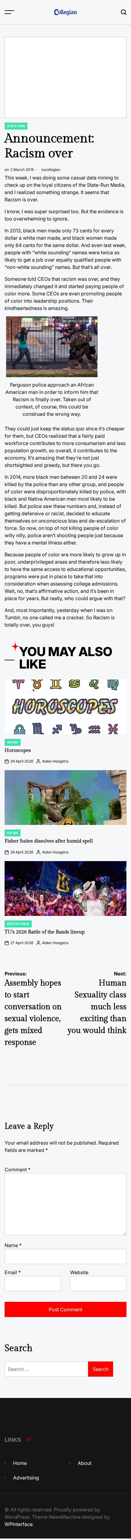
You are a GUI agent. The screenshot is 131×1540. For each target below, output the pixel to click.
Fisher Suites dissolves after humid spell (49, 841)
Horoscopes (18, 750)
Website (79, 1272)
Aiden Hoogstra (55, 761)
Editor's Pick (18, 924)
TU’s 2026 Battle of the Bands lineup (45, 932)
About (84, 1463)
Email (13, 1272)
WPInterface (19, 1524)
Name (13, 1245)
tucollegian (50, 169)
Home (20, 1463)
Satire (12, 742)
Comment (17, 1169)
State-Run (16, 126)
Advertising (26, 1478)
